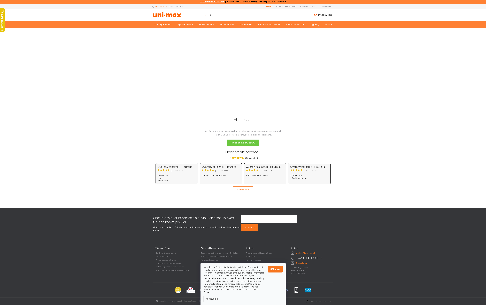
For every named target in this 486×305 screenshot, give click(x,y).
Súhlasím (275, 269)
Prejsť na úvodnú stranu (243, 143)
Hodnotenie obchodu (243, 152)
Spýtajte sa (301, 263)
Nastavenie (212, 299)
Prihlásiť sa (249, 228)
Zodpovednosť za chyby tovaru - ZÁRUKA (219, 253)
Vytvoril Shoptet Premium (320, 301)
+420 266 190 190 (161, 6)
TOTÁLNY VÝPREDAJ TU (212, 2)
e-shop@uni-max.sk (305, 253)
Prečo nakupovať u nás (166, 260)
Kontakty (304, 6)
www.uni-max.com (254, 260)
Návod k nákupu (163, 256)
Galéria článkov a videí (286, 6)
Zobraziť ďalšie (243, 189)
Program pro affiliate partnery (259, 253)
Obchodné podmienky (166, 253)
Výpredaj (268, 6)
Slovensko (250, 256)
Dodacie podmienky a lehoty (168, 263)
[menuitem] (163, 24)
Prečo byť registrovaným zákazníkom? (173, 270)
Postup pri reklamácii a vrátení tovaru (216, 256)
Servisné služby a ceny (210, 260)
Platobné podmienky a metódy (169, 267)
